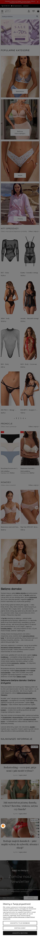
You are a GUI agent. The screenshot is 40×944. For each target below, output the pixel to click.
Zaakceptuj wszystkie (20, 933)
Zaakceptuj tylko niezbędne (20, 923)
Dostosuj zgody (20, 928)
